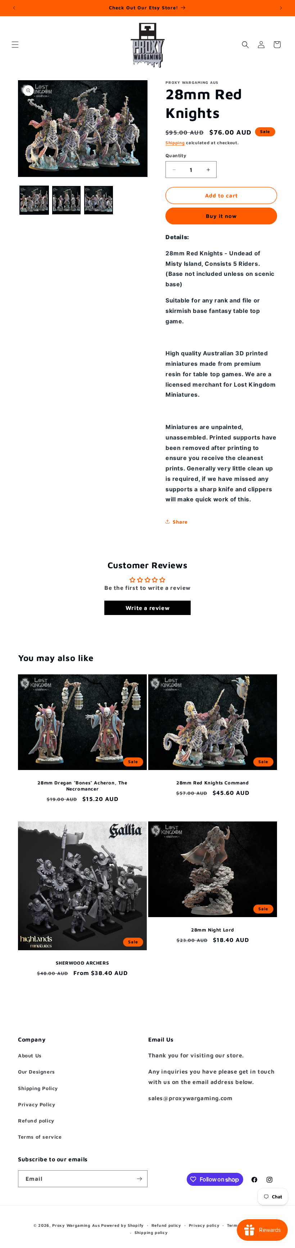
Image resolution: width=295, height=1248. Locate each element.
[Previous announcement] (14, 8)
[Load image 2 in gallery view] (66, 200)
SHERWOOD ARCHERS (82, 963)
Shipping (175, 142)
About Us (30, 1055)
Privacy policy (204, 1225)
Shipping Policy (38, 1088)
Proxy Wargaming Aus (76, 1225)
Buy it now (221, 216)
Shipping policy (151, 1232)
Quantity (175, 155)
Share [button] (180, 522)
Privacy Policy (36, 1104)
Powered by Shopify (122, 1225)
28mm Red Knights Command (212, 782)
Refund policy (36, 1120)
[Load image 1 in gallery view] (34, 200)
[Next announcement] (281, 8)
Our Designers (36, 1072)
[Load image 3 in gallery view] (98, 200)
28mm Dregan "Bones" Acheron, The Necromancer (82, 786)
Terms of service (40, 1137)
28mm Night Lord (212, 930)
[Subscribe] (139, 1178)
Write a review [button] (147, 608)
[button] (15, 45)
